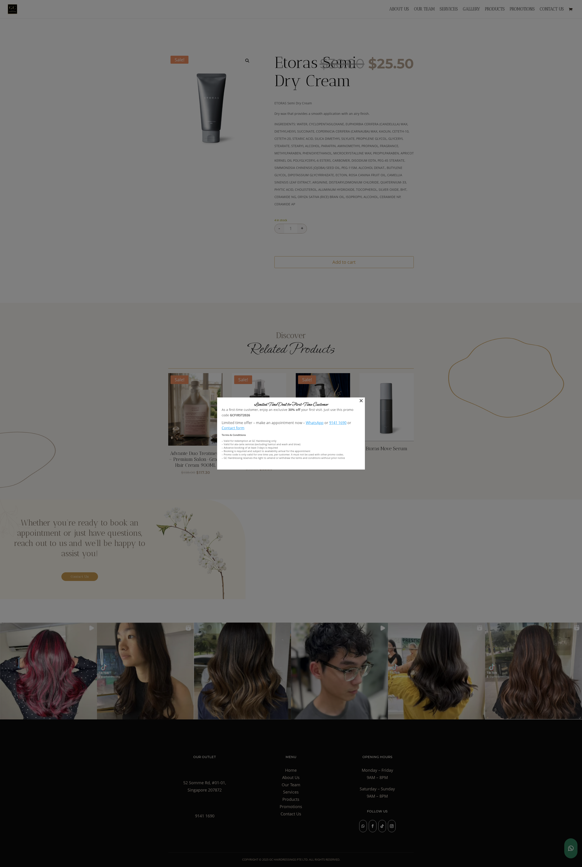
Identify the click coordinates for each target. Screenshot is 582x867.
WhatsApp (315, 422)
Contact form (233, 427)
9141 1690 (337, 422)
